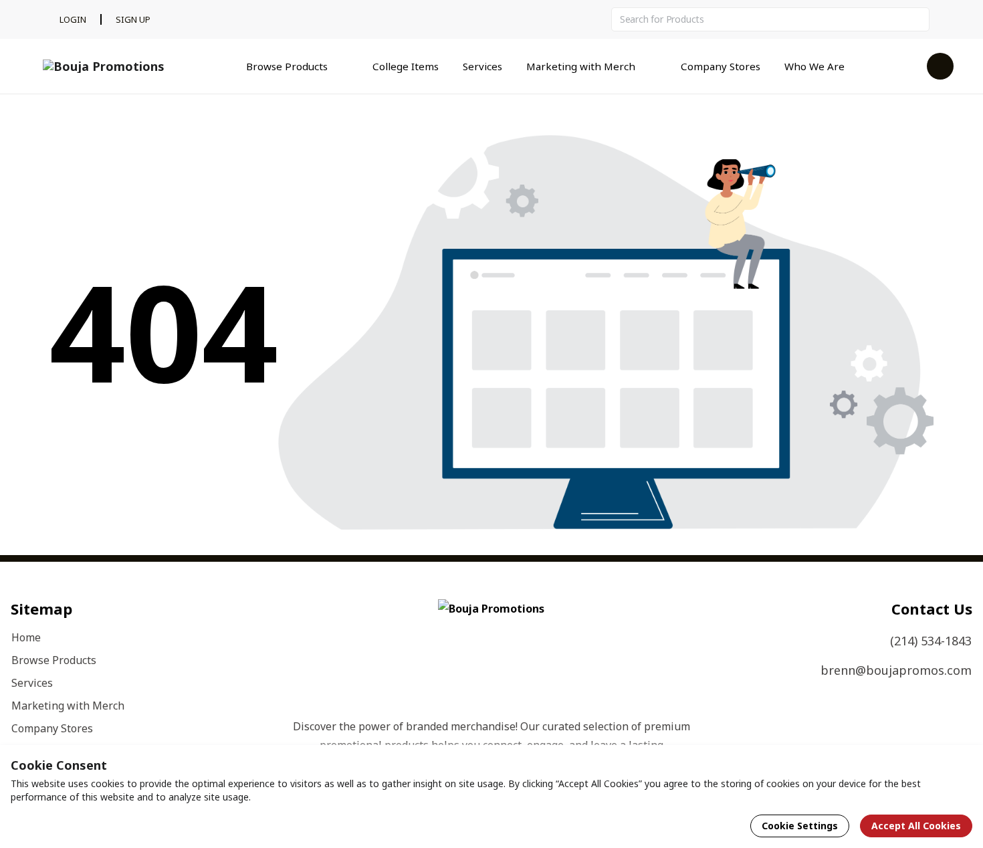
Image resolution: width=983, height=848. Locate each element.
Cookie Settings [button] (800, 825)
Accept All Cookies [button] (916, 825)
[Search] (917, 19)
